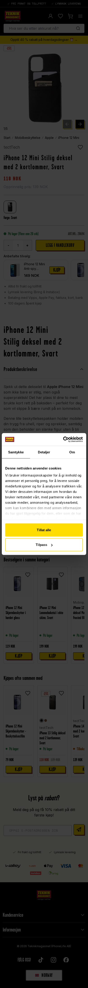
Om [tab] (72, 452)
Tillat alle (44, 530)
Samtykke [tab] (16, 452)
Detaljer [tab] (44, 452)
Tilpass (41, 545)
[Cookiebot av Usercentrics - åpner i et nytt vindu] (63, 439)
